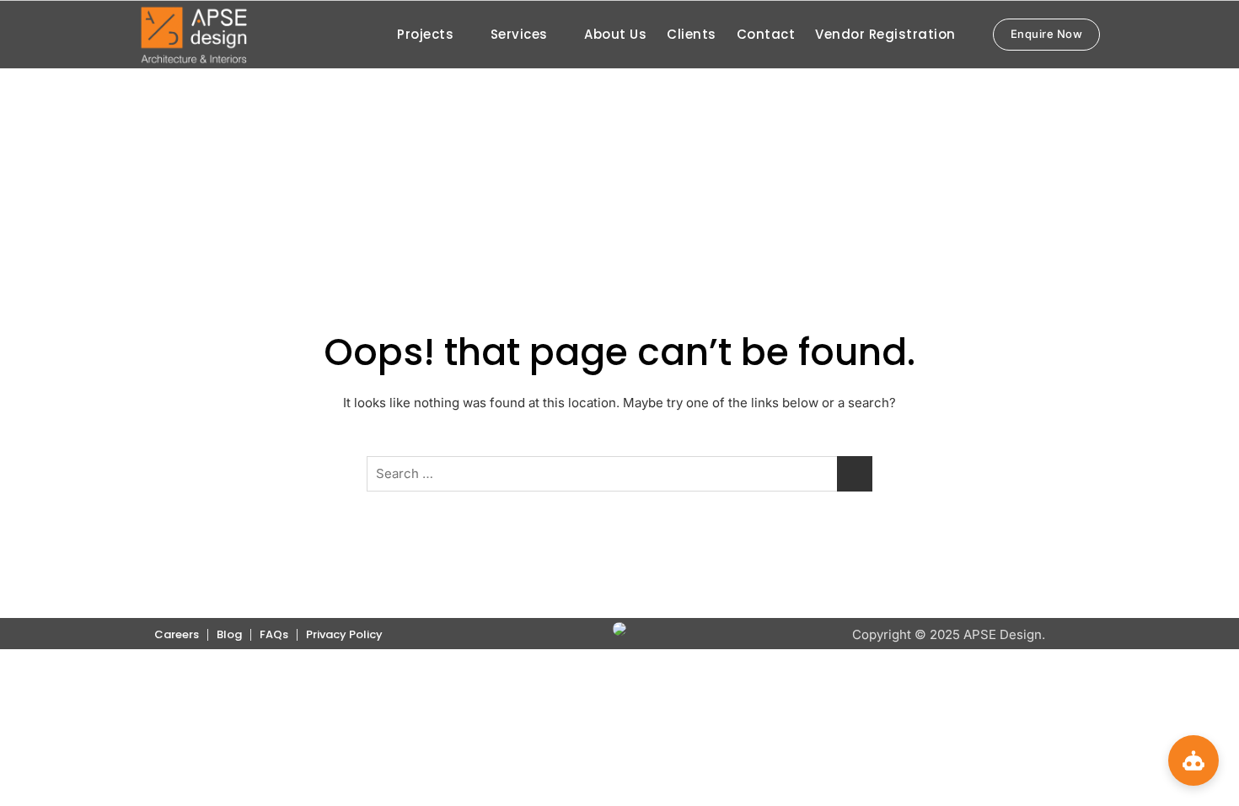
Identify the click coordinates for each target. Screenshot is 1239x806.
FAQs (274, 634)
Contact (766, 34)
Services (519, 34)
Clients (691, 34)
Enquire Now (1047, 33)
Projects (425, 34)
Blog (229, 634)
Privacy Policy (344, 634)
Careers (176, 634)
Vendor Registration (885, 34)
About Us (615, 34)
